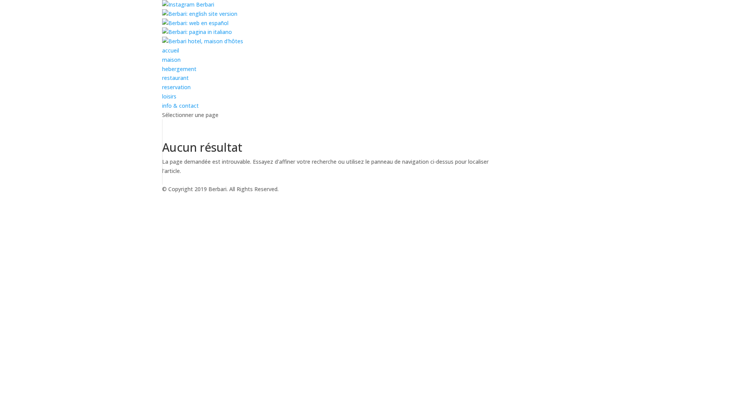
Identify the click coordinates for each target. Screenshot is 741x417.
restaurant (175, 77)
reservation (176, 87)
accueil (170, 50)
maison (171, 59)
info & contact (180, 105)
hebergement (179, 69)
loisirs (169, 96)
